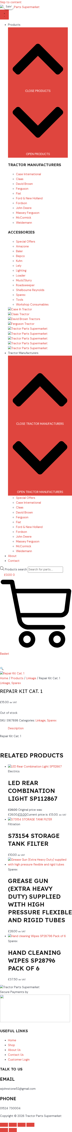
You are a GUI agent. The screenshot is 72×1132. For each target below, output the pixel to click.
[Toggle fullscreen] (13, 1125)
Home (4, 678)
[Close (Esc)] (30, 1125)
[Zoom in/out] (4, 1125)
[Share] (22, 1125)
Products (17, 678)
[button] (2, 669)
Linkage (31, 678)
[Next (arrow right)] (13, 1130)
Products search (16, 569)
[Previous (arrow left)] (4, 1130)
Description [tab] (16, 728)
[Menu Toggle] (4, 15)
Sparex (16, 683)
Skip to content (11, 2)
